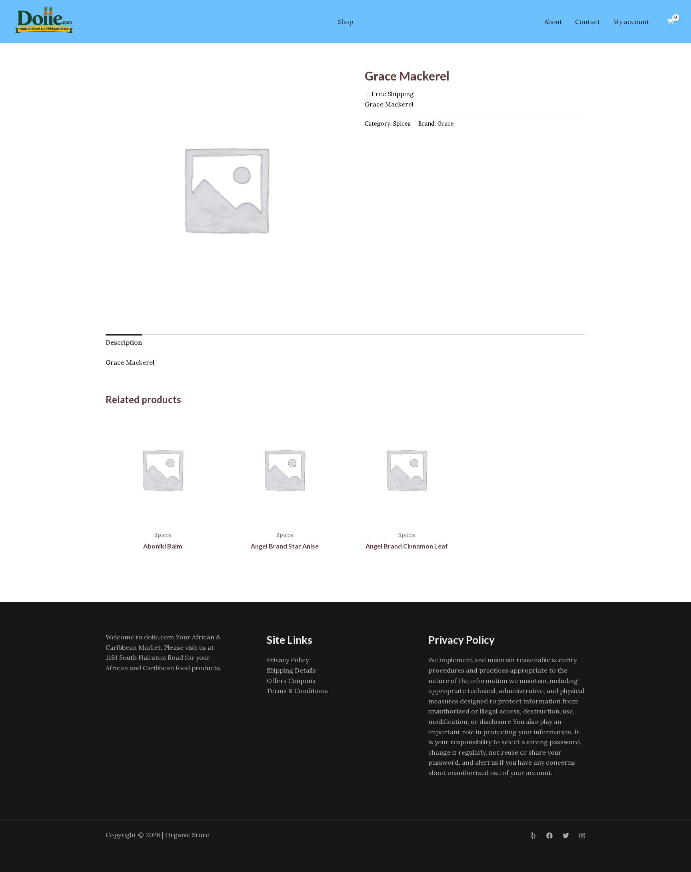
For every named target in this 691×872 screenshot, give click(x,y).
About (553, 22)
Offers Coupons (291, 681)
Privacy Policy (288, 660)
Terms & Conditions (297, 691)
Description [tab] (124, 342)
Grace (445, 123)
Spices (402, 123)
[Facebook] (549, 835)
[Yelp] (533, 835)
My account (631, 22)
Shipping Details (291, 670)
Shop (345, 22)
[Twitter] (566, 835)
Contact (587, 22)
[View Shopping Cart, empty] (670, 22)
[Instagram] (582, 835)
